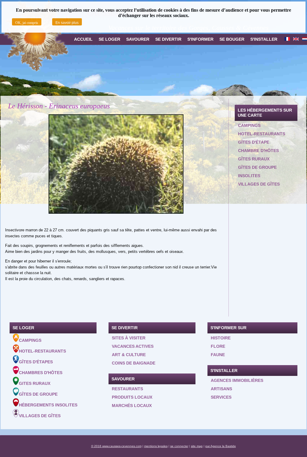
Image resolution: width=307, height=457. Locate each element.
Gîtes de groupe (257, 167)
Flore (218, 346)
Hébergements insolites (48, 405)
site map (197, 446)
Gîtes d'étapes (36, 361)
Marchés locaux (132, 405)
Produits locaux (132, 397)
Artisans (221, 388)
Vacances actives (133, 346)
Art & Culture (129, 354)
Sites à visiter (128, 337)
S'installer (263, 39)
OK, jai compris (26, 23)
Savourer (137, 39)
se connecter (179, 446)
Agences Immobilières (237, 380)
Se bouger (231, 39)
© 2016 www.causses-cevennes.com (116, 446)
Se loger (109, 39)
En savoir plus (67, 23)
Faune (218, 354)
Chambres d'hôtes (40, 372)
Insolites (249, 175)
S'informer (200, 39)
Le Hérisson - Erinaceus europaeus (59, 106)
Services (221, 397)
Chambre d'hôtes (258, 150)
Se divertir (168, 39)
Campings (249, 125)
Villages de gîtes (259, 184)
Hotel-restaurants (261, 133)
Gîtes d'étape (253, 142)
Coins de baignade (133, 363)
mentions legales (156, 446)
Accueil (83, 39)
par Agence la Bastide (220, 446)
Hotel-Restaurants (42, 351)
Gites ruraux (34, 383)
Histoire (221, 337)
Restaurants (127, 388)
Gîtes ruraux (254, 159)
